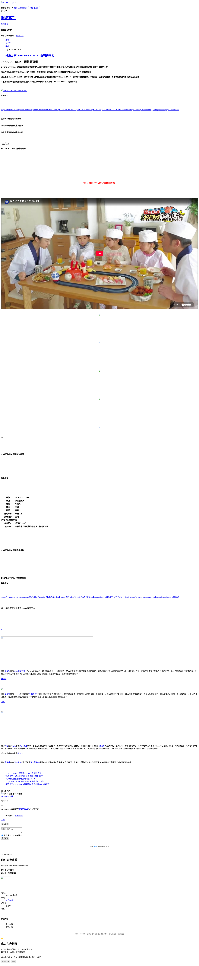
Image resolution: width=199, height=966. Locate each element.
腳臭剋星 (21, 671)
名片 (7, 46)
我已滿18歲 (5, 961)
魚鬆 (3, 702)
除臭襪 (7, 671)
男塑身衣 (33, 694)
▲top (3, 820)
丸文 (14, 746)
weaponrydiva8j (7, 796)
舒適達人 (17, 762)
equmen (17, 694)
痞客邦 (22, 809)
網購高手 (8, 18)
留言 (27, 809)
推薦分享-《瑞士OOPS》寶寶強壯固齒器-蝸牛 (24, 776)
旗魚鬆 (102, 746)
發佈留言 (5, 838)
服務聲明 (121, 934)
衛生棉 (7, 762)
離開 (13, 961)
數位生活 (19, 36)
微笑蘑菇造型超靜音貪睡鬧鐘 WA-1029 (21, 779)
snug (2, 629)
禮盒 (19, 753)
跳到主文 (4, 24)
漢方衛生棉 (35, 762)
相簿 (7, 40)
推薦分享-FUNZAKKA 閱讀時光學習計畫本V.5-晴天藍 (28, 784)
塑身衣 (3, 679)
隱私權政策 (112, 934)
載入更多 (5, 824)
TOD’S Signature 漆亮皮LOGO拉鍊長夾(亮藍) (24, 773)
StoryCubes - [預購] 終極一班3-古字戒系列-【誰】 (25, 781)
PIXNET (82, 934)
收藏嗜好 (19, 816)
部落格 (8, 43)
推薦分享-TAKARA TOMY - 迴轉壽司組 (30, 55)
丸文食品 (23, 746)
